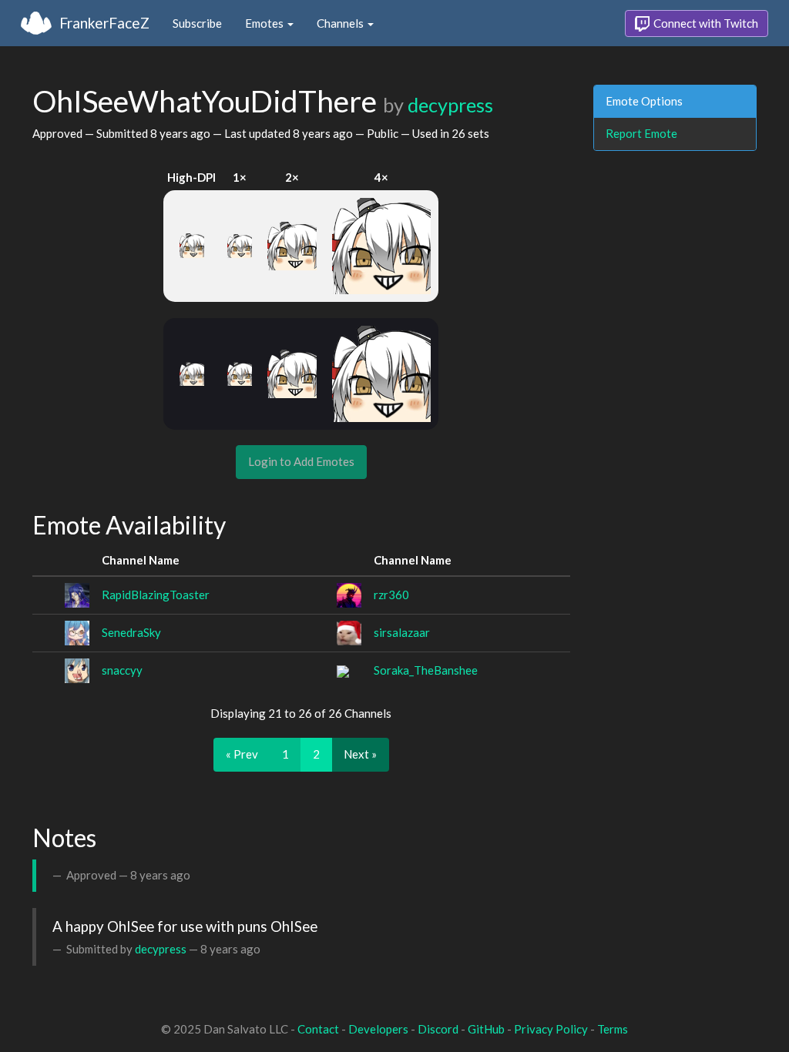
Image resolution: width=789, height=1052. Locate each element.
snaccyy (122, 670)
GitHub (486, 1029)
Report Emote (641, 133)
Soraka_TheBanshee (426, 670)
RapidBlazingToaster (156, 594)
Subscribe (197, 23)
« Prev (242, 754)
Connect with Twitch (704, 23)
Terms (612, 1029)
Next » (360, 754)
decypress (450, 104)
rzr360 (391, 594)
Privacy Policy (551, 1029)
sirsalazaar (402, 632)
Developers (378, 1029)
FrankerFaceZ (104, 23)
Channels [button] (341, 23)
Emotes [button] (265, 23)
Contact (318, 1029)
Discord (438, 1029)
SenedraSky (131, 632)
